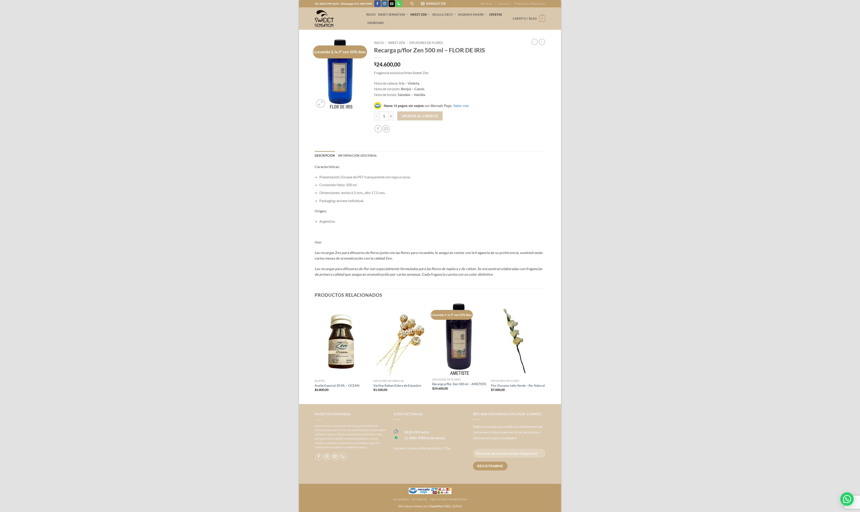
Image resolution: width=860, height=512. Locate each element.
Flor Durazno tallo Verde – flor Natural (518, 385)
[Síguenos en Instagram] (384, 3)
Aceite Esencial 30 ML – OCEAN (337, 385)
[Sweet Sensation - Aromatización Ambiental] (337, 18)
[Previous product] (542, 42)
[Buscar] (412, 3)
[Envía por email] (386, 128)
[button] (434, 3)
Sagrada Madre (471, 14)
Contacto (504, 3)
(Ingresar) (375, 23)
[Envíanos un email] (392, 3)
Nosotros (486, 3)
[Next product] (534, 42)
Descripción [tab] (325, 155)
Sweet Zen (418, 14)
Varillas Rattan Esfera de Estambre (397, 385)
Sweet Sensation (391, 14)
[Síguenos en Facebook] (377, 3)
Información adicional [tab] (357, 155)
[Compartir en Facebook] (378, 128)
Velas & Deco (442, 14)
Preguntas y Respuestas (529, 3)
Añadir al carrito (420, 116)
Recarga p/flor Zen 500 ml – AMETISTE (459, 384)
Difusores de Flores (426, 43)
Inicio (371, 14)
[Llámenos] (399, 3)
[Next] (545, 353)
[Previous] (315, 353)
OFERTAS (495, 14)
